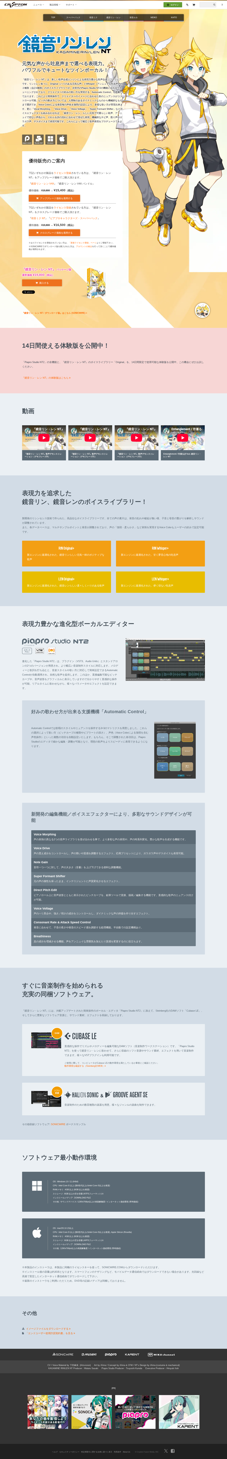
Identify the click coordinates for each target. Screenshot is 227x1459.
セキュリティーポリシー (69, 1452)
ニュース (37, 4)
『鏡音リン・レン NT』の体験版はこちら (45, 377)
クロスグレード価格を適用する (56, 232)
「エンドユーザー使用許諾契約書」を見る (50, 1333)
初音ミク (93, 17)
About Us (126, 1452)
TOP (53, 17)
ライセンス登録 (62, 173)
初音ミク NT (38, 218)
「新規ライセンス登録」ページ (83, 243)
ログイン (175, 5)
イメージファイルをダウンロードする (47, 1328)
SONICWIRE (58, 1124)
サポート (70, 4)
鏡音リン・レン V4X (42, 183)
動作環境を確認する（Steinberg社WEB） (84, 1066)
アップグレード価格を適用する (56, 198)
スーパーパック (73, 17)
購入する (44, 283)
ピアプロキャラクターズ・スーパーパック (74, 218)
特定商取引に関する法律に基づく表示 (96, 1452)
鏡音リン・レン (113, 17)
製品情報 (54, 4)
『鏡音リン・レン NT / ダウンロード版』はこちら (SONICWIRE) (54, 313)
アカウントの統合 (84, 246)
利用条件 (117, 1452)
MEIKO (154, 17)
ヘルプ (55, 1452)
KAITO (174, 17)
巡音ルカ (134, 17)
